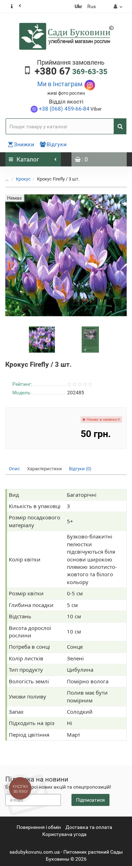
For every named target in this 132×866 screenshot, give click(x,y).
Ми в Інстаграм (59, 84)
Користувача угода (64, 834)
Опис (14, 468)
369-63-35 (70, 71)
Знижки (24, 144)
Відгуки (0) (80, 468)
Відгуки (56, 144)
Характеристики (44, 468)
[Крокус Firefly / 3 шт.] (42, 339)
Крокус (23, 179)
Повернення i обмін (39, 827)
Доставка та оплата (88, 827)
